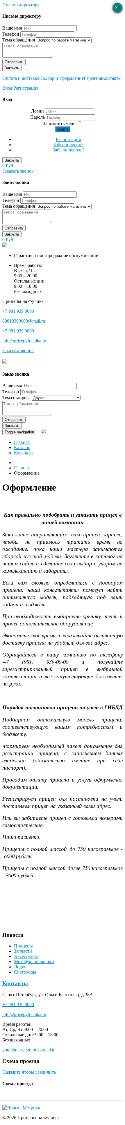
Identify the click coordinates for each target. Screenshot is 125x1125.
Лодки (20, 966)
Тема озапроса (16, 397)
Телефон (10, 34)
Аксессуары (26, 956)
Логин (37, 110)
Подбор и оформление (61, 78)
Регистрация (25, 88)
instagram (27, 1049)
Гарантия (93, 78)
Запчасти (23, 951)
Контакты (112, 78)
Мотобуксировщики (34, 961)
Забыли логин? (68, 144)
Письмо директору (21, 4)
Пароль (38, 117)
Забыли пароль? (68, 149)
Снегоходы (25, 972)
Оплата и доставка (20, 78)
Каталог (22, 447)
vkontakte (46, 1049)
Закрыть (12, 68)
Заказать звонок (18, 171)
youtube (9, 1049)
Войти (62, 129)
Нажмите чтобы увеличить (29, 1072)
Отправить (14, 62)
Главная (22, 442)
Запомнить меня (59, 123)
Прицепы (23, 945)
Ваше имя (12, 28)
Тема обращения (18, 39)
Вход (7, 88)
